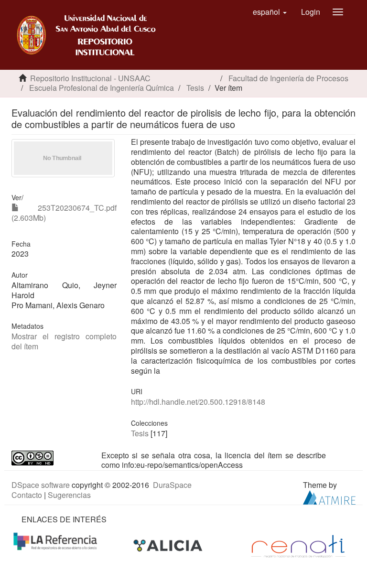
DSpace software (40, 484)
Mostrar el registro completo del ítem (64, 341)
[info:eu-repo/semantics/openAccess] (49, 458)
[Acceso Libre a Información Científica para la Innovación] (169, 545)
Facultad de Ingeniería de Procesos (288, 78)
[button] (270, 12)
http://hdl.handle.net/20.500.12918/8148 (198, 401)
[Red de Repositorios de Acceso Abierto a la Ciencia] (56, 540)
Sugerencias (69, 494)
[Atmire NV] (329, 496)
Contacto (26, 494)
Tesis (195, 87)
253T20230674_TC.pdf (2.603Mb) (64, 212)
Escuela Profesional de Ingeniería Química (101, 87)
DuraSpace (172, 484)
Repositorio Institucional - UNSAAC (90, 78)
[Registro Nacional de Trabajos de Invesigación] (298, 545)
